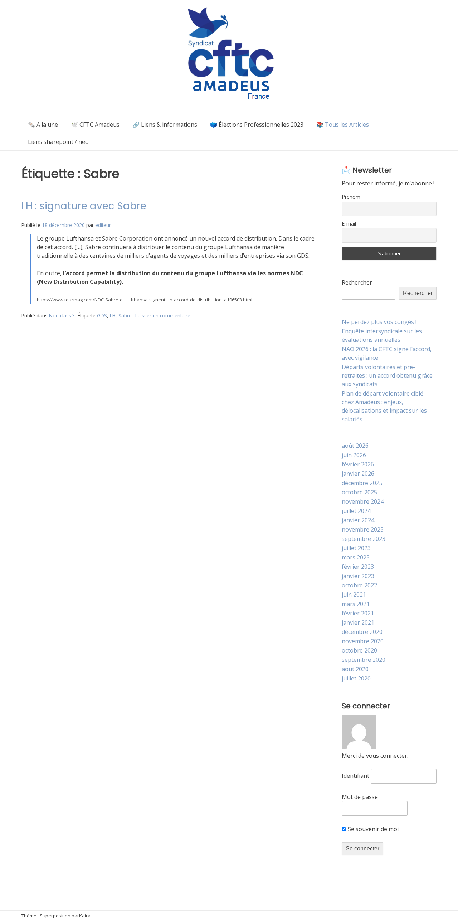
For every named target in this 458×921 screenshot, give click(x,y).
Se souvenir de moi (372, 829)
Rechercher (357, 282)
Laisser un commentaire (162, 315)
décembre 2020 (362, 632)
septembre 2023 (363, 539)
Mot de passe (360, 797)
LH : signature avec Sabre (83, 206)
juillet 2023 (356, 548)
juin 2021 (354, 594)
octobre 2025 (359, 492)
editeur (103, 225)
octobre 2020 (359, 650)
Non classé (61, 315)
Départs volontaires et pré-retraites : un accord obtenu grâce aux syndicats (387, 375)
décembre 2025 (362, 483)
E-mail (349, 223)
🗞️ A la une (43, 125)
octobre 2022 (359, 585)
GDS (102, 315)
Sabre (125, 315)
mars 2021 (356, 604)
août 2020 (355, 669)
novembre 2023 (363, 529)
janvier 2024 (358, 520)
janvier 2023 (358, 576)
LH (113, 315)
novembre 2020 (363, 641)
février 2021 (358, 613)
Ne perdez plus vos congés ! (379, 322)
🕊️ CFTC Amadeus (95, 125)
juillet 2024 (356, 511)
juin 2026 (354, 455)
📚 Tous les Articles (342, 125)
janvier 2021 (358, 622)
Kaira (85, 915)
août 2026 (355, 446)
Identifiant (355, 776)
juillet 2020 (356, 678)
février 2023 (358, 567)
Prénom (351, 196)
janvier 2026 (358, 474)
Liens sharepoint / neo (58, 142)
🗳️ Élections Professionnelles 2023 (256, 125)
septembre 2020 (363, 660)
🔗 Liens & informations (164, 125)
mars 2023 (356, 557)
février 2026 (358, 464)
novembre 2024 (363, 501)
